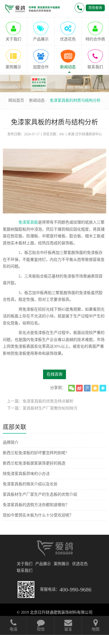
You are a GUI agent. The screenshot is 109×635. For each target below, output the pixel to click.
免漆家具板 (28, 222)
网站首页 (16, 100)
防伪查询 (95, 8)
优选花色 (80, 564)
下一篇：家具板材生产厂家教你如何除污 (42, 408)
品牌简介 (10, 442)
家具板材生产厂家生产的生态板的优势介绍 (40, 494)
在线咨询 (54, 374)
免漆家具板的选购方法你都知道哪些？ (36, 505)
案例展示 (61, 564)
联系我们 (24, 570)
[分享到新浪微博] (79, 388)
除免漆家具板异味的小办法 (26, 474)
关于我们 (24, 564)
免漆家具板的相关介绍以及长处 (30, 484)
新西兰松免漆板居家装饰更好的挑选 (34, 463)
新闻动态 (37, 100)
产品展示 (43, 564)
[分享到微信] (71, 388)
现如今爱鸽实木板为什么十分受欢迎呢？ (38, 515)
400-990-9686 (75, 589)
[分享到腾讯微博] (87, 388)
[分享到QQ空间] (95, 388)
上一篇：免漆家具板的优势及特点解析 (40, 401)
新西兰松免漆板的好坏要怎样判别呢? (35, 453)
